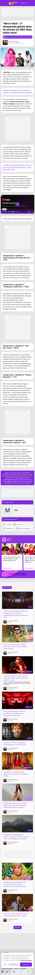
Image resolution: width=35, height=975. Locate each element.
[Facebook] (2, 971)
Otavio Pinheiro (15, 42)
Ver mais (17, 927)
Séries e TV (23, 3)
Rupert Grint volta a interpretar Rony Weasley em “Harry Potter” (14, 744)
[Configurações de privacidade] (5, 964)
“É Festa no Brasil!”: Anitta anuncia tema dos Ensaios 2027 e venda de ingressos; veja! (15, 678)
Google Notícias (9, 476)
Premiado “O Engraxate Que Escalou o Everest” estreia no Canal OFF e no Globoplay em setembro (16, 837)
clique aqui (18, 483)
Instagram (26, 474)
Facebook (14, 474)
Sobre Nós (16, 968)
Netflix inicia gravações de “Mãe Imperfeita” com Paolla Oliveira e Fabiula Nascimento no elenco (15, 805)
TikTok (19, 474)
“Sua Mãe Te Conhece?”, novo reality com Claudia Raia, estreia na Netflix (16, 774)
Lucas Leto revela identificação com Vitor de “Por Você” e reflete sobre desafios (15, 647)
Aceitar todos (26, 964)
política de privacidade (26, 960)
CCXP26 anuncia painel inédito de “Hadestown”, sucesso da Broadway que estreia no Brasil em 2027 (15, 614)
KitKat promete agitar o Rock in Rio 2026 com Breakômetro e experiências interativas (14, 713)
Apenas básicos (13, 964)
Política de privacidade (7, 968)
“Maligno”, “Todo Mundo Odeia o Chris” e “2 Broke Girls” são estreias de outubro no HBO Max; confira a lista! (17, 167)
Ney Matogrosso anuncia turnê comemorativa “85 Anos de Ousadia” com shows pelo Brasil (14, 884)
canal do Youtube (22, 476)
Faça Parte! (23, 968)
